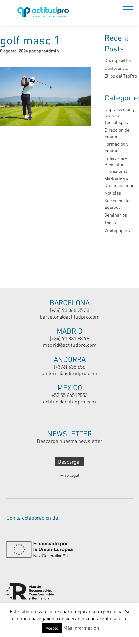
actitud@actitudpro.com (69, 401)
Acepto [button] (52, 628)
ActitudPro (44, 13)
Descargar (69, 461)
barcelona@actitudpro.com (70, 316)
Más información (81, 628)
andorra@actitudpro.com (69, 373)
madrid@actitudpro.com (70, 345)
